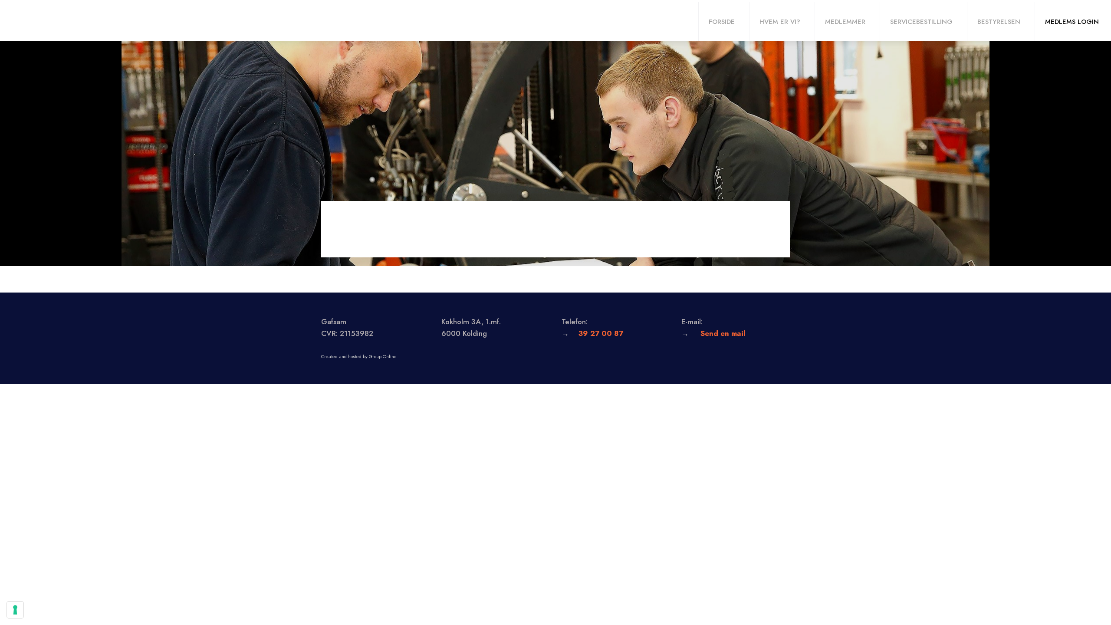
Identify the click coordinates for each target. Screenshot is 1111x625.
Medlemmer (845, 21)
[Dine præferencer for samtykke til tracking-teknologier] (15, 610)
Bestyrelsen (998, 21)
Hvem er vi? (779, 21)
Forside (722, 21)
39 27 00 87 (601, 333)
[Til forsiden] (47, 20)
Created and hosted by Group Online (359, 356)
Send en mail (723, 333)
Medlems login (1072, 21)
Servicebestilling (921, 21)
